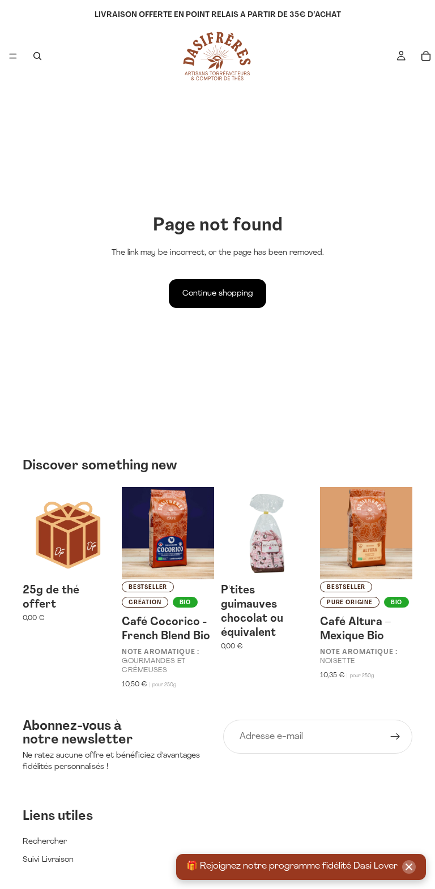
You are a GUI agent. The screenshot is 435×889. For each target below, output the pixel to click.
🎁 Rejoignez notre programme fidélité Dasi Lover (292, 866)
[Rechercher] (37, 56)
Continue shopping (217, 293)
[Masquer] (409, 867)
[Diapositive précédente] (134, 532)
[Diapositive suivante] (201, 532)
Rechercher (45, 841)
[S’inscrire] (395, 737)
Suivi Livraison (48, 860)
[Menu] (13, 56)
